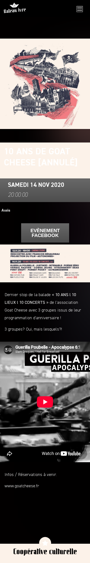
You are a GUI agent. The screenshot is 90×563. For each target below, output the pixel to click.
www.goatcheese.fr (22, 486)
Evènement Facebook (45, 233)
